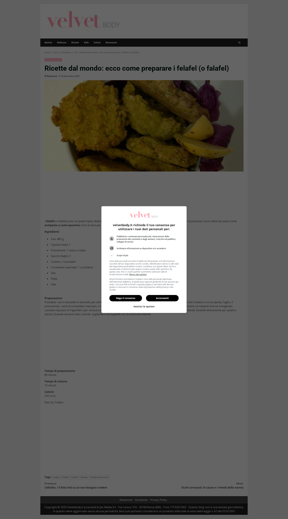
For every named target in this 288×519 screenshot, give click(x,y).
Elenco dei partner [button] (138, 274)
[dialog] (144, 259)
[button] (144, 255)
